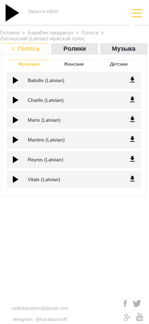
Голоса (89, 32)
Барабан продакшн (50, 32)
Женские (74, 64)
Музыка (123, 48)
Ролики (74, 48)
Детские (119, 64)
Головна (9, 32)
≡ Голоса (25, 48)
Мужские (29, 64)
